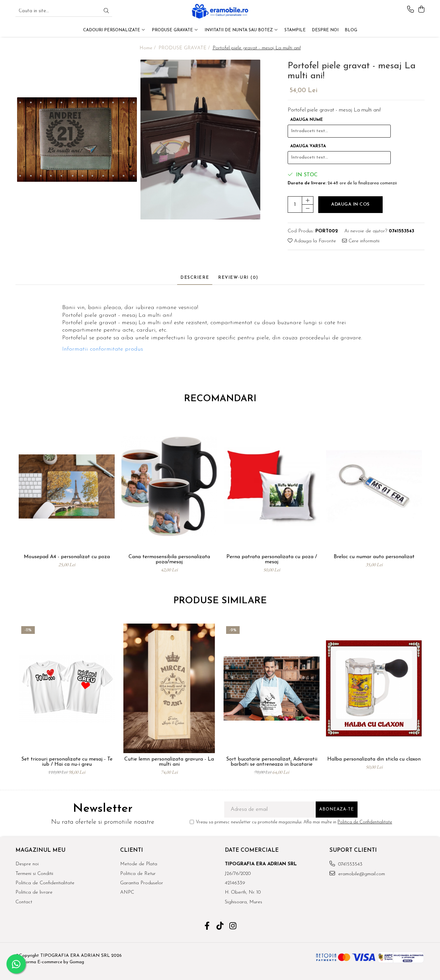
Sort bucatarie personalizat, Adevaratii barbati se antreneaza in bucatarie (271, 762)
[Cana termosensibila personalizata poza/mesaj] (169, 486)
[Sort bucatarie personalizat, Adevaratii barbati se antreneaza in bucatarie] (272, 688)
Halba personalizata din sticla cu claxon (374, 759)
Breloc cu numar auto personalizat (374, 556)
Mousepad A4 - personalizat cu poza (67, 556)
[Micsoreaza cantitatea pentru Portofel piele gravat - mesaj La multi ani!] (307, 208)
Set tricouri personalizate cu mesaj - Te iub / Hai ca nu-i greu (66, 762)
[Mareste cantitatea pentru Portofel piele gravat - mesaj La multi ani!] (307, 200)
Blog (351, 30)
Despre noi (27, 864)
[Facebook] (207, 927)
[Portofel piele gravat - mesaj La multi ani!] (77, 139)
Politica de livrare (34, 892)
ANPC (127, 892)
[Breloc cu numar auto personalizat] (374, 486)
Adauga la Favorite (314, 241)
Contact (23, 902)
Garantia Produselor (141, 883)
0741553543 (349, 864)
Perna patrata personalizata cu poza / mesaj (271, 559)
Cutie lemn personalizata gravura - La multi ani (169, 762)
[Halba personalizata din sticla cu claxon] (374, 688)
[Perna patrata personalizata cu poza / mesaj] (272, 486)
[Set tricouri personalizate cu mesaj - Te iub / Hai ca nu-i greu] (67, 688)
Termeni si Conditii (34, 873)
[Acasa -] (220, 11)
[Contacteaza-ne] (410, 10)
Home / (148, 48)
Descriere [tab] (194, 278)
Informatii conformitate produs (102, 349)
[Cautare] (106, 11)
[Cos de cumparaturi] (421, 10)
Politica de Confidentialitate (365, 822)
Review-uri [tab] (238, 278)
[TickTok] (220, 927)
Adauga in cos (350, 204)
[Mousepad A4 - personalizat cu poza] (67, 486)
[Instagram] (233, 927)
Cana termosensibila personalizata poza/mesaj (169, 559)
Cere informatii (363, 241)
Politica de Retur (138, 873)
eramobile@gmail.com (361, 874)
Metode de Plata (138, 864)
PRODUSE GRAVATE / (184, 48)
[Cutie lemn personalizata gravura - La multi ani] (169, 688)
